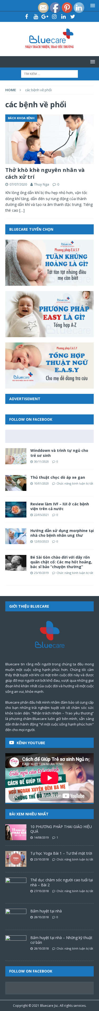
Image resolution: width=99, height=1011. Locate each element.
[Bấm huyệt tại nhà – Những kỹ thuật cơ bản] (15, 943)
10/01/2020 (41, 483)
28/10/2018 (41, 917)
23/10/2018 (41, 859)
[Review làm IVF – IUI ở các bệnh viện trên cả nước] (15, 509)
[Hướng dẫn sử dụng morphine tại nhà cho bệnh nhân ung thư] (15, 536)
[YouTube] (35, 16)
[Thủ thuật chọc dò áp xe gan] (15, 483)
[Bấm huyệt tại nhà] (15, 917)
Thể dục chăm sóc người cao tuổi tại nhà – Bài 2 (61, 882)
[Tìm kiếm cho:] (49, 73)
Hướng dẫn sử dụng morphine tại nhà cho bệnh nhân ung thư (62, 533)
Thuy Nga (41, 184)
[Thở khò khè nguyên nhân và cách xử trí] (49, 139)
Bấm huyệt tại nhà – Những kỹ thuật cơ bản (61, 940)
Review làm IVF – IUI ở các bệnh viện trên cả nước (59, 506)
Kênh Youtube (31, 742)
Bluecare (46, 1005)
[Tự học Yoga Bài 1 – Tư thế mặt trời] (15, 859)
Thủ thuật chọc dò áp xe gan (57, 477)
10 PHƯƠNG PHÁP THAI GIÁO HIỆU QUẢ (61, 829)
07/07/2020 (18, 184)
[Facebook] (26, 16)
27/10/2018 (41, 891)
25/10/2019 (41, 573)
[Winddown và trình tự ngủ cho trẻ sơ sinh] (15, 456)
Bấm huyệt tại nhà (46, 910)
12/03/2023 (41, 541)
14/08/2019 (41, 837)
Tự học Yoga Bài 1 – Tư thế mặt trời (61, 853)
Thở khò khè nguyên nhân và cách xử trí (45, 173)
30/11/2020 (41, 461)
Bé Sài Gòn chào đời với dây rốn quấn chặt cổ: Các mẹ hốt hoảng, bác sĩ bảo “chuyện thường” (61, 562)
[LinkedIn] (63, 16)
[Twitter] (72, 16)
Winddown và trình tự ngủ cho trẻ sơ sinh (59, 453)
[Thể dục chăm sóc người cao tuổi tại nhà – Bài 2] (15, 885)
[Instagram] (54, 16)
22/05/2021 (41, 515)
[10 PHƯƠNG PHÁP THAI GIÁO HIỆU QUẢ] (15, 832)
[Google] (45, 16)
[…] (22, 210)
